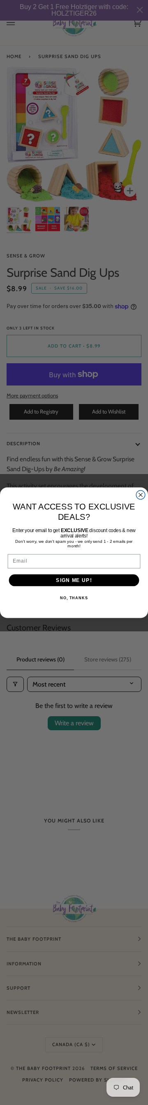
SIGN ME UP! (74, 579)
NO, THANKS (74, 598)
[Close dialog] (140, 494)
